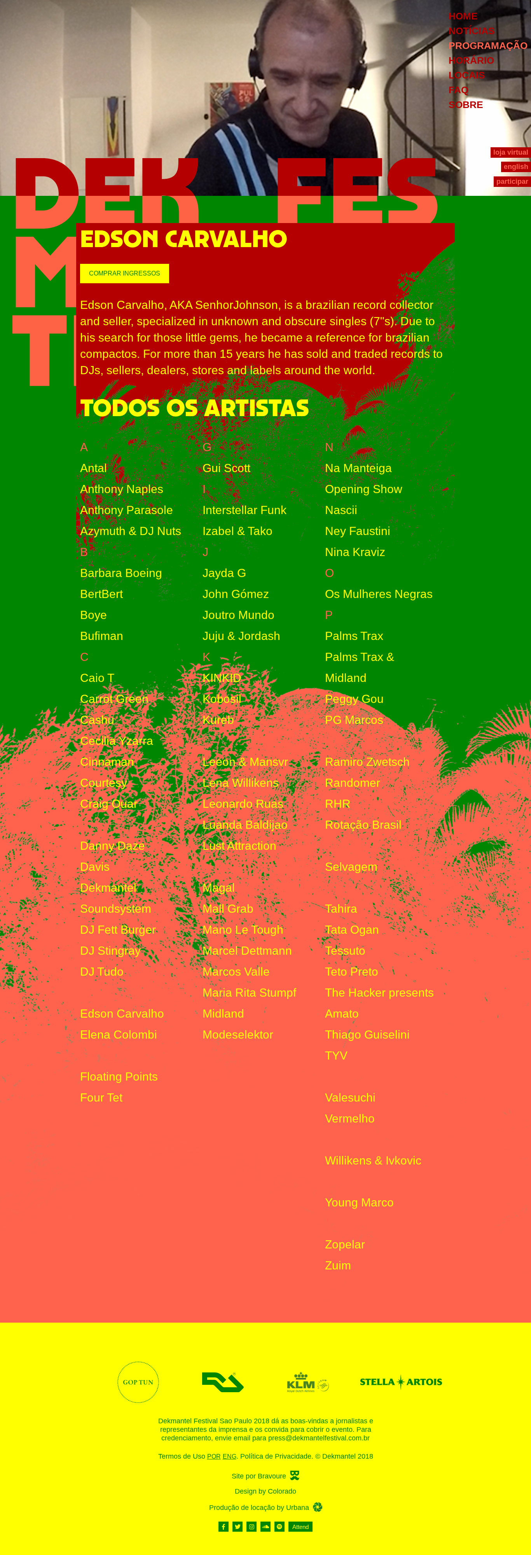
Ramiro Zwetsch (367, 761)
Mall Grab (228, 908)
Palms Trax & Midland (359, 667)
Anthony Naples (121, 489)
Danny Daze (112, 845)
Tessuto (345, 950)
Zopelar (345, 1244)
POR (214, 1456)
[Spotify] (279, 1527)
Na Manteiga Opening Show (363, 478)
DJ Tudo (102, 971)
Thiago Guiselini (367, 1034)
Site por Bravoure (259, 1476)
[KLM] (308, 1382)
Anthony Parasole (126, 510)
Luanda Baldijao (245, 824)
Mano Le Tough (243, 929)
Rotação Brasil (363, 824)
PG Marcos (354, 719)
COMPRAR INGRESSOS (124, 273)
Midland (223, 1013)
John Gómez (236, 593)
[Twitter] (237, 1527)
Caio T (97, 677)
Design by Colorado (265, 1491)
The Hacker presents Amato (379, 1003)
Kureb (218, 719)
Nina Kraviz (355, 552)
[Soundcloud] (265, 1527)
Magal (219, 887)
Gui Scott (226, 468)
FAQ (458, 89)
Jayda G (224, 573)
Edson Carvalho (122, 1013)
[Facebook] (223, 1527)
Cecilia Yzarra (116, 740)
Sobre (466, 104)
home (463, 15)
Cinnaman (107, 761)
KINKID (222, 677)
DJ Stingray (110, 950)
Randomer (352, 782)
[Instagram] (251, 1527)
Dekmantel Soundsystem (115, 898)
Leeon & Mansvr (245, 761)
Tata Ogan (352, 929)
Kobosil (222, 698)
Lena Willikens (241, 782)
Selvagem (351, 866)
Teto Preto (351, 971)
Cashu (97, 719)
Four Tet (101, 1097)
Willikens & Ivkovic (373, 1160)
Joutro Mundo (238, 614)
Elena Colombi (118, 1034)
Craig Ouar (109, 803)
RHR (338, 803)
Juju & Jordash (241, 635)
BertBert (101, 593)
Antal (93, 468)
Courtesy (103, 782)
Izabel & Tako (237, 531)
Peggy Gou (354, 698)
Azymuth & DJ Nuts (130, 531)
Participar (512, 181)
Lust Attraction (239, 845)
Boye (93, 614)
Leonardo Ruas (243, 803)
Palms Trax (354, 635)
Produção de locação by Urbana (259, 1507)
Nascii (341, 510)
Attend (300, 1527)
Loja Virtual (510, 152)
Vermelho (350, 1118)
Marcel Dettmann (247, 950)
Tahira (341, 908)
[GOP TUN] (138, 1382)
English (516, 167)
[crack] (393, 1382)
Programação (488, 45)
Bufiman (101, 635)
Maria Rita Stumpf (249, 992)
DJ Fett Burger (118, 929)
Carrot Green (114, 698)
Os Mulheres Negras (379, 593)
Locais (467, 75)
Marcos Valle (236, 971)
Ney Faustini (357, 531)
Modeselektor (238, 1034)
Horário (471, 60)
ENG (229, 1456)
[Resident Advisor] (223, 1382)
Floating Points (119, 1076)
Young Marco (359, 1202)
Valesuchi (350, 1097)
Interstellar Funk (244, 510)
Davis (95, 866)
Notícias (472, 30)
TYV (336, 1055)
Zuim (338, 1265)
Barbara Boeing (121, 573)
